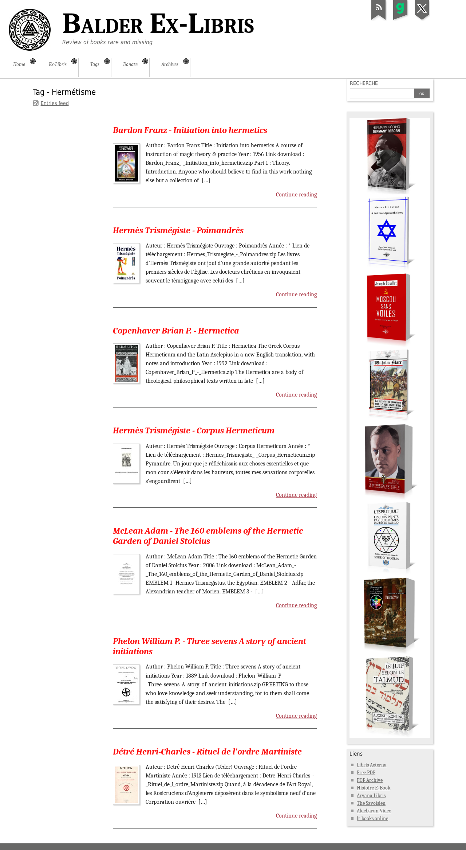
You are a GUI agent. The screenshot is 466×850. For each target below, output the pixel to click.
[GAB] (400, 19)
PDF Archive (370, 780)
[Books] (390, 736)
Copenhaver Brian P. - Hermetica (176, 330)
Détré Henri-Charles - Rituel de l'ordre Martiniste (207, 751)
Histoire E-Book (373, 788)
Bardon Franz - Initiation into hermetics (190, 130)
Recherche (364, 83)
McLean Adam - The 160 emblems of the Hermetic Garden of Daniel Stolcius (208, 536)
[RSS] (379, 19)
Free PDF (366, 772)
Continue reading (296, 194)
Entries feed (55, 103)
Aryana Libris (371, 795)
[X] (422, 19)
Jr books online (372, 818)
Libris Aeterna (372, 765)
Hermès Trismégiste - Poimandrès (178, 230)
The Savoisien (371, 803)
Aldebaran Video (374, 811)
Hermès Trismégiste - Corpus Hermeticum (194, 430)
